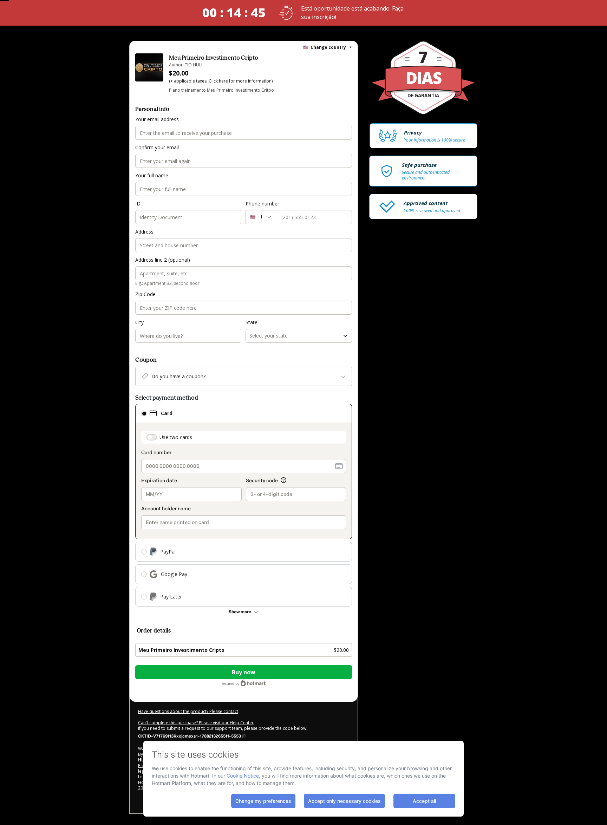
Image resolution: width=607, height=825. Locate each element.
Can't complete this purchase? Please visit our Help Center (196, 723)
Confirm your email (157, 147)
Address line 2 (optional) (162, 259)
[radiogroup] (243, 505)
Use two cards (175, 437)
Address (144, 231)
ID (138, 203)
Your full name (151, 175)
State (251, 322)
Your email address (157, 119)
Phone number (262, 203)
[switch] (152, 437)
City (139, 322)
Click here (218, 81)
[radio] (144, 413)
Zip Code (145, 294)
